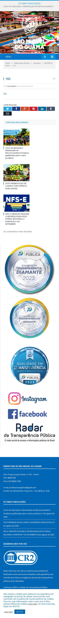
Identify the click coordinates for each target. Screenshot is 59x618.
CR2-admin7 (11, 86)
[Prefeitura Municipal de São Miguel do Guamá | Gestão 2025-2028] (29, 32)
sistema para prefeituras (37, 571)
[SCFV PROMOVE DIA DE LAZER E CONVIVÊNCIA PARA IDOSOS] (16, 172)
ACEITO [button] (19, 611)
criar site (20, 571)
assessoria (22, 574)
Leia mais (32, 604)
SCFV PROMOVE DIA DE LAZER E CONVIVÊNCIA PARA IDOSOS (30, 6)
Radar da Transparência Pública (34, 587)
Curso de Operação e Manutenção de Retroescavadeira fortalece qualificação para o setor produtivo (17, 153)
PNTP (15, 587)
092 (5, 93)
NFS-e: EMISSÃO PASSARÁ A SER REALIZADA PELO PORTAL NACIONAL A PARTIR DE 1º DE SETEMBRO (17, 219)
